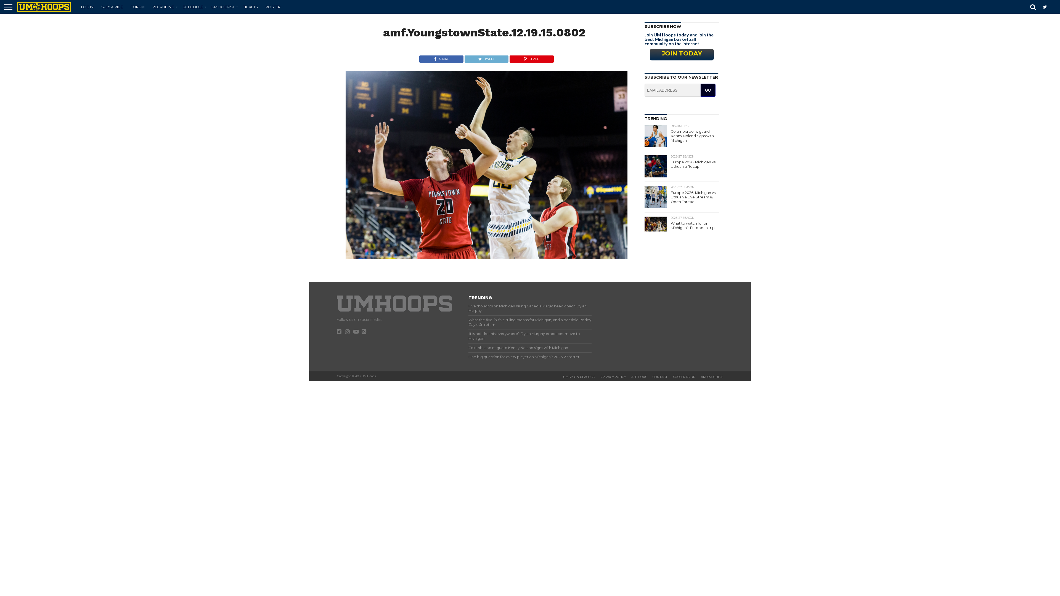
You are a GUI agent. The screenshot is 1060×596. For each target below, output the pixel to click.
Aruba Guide (712, 377)
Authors (639, 377)
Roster (273, 7)
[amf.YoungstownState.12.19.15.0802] (486, 257)
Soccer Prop (684, 377)
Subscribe (112, 7)
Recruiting (163, 7)
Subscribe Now (663, 26)
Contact (660, 377)
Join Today (682, 53)
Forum (138, 7)
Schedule (193, 7)
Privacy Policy (613, 377)
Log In (87, 7)
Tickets (250, 7)
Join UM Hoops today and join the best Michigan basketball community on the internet (679, 39)
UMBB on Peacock (579, 377)
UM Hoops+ (223, 7)
